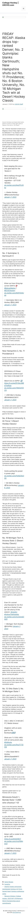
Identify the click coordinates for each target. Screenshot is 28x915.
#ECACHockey (9, 290)
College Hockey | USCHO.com (10, 4)
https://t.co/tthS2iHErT (12, 839)
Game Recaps (8, 882)
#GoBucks (8, 742)
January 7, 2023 (10, 197)
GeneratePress (17, 912)
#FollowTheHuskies (11, 614)
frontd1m (7, 884)
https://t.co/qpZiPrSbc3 (13, 383)
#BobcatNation (9, 288)
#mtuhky (14, 612)
